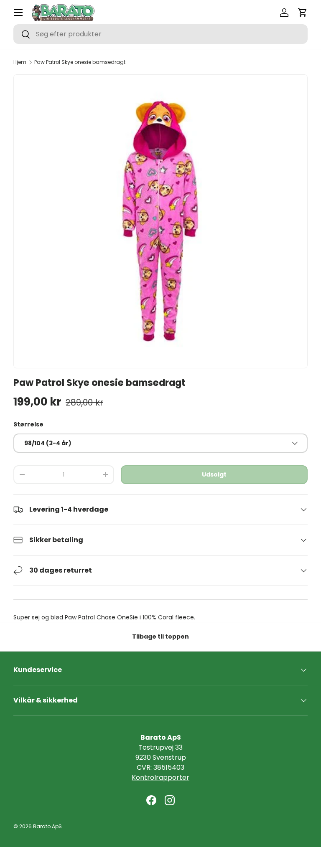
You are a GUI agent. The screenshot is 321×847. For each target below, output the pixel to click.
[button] (302, 12)
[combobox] (160, 34)
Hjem (19, 62)
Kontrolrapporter (160, 777)
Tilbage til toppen (160, 636)
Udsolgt (214, 474)
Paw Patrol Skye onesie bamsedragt (79, 62)
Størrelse (28, 424)
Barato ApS (47, 826)
